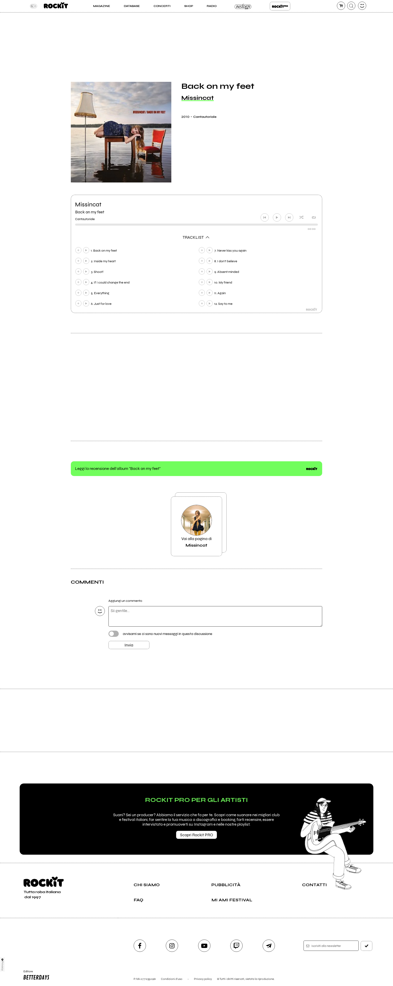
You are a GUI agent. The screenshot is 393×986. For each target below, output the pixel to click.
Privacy (2, 966)
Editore (26, 973)
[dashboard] (362, 6)
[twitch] (236, 946)
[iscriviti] (367, 946)
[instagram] (172, 946)
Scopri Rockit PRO (196, 834)
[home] (56, 6)
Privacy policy (203, 979)
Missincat (197, 97)
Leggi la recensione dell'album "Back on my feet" (117, 468)
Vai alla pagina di (196, 542)
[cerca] (351, 6)
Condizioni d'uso (171, 979)
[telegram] (269, 946)
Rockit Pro (280, 6)
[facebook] (140, 946)
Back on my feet (89, 212)
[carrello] (341, 6)
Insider (243, 6)
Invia (128, 645)
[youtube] (204, 946)
